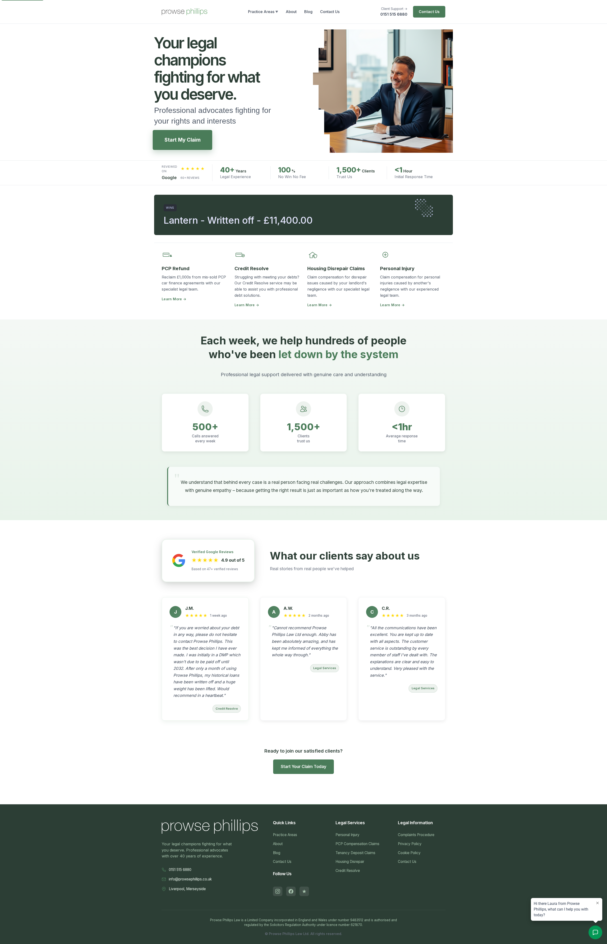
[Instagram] (277, 891)
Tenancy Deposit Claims (355, 853)
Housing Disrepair (350, 861)
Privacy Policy (410, 844)
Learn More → (174, 299)
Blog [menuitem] (308, 11)
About (278, 844)
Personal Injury (347, 835)
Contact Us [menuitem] (330, 11)
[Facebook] (291, 891)
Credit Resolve (348, 870)
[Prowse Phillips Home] (184, 11)
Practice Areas (285, 835)
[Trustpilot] (304, 891)
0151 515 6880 (393, 14)
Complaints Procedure (416, 835)
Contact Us (429, 11)
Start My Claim (182, 140)
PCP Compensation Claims (357, 844)
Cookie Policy (409, 853)
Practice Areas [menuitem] (263, 11)
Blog (276, 853)
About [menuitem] (291, 11)
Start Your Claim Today (303, 766)
